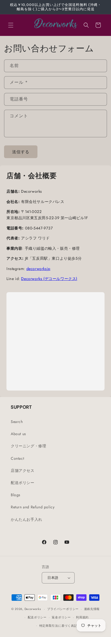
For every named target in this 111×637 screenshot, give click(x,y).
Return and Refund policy (32, 507)
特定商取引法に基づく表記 (58, 625)
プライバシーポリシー (63, 609)
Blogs (15, 495)
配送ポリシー (22, 482)
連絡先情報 (92, 609)
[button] (11, 25)
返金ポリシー (61, 617)
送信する (20, 152)
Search (17, 421)
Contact (17, 458)
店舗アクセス (22, 470)
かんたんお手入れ (26, 519)
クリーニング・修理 (28, 446)
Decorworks (33, 609)
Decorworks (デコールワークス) (49, 278)
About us (18, 433)
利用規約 (82, 617)
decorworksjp (38, 268)
